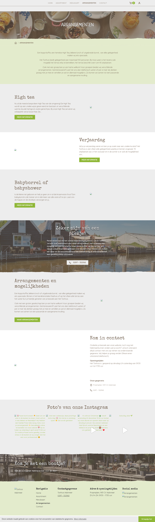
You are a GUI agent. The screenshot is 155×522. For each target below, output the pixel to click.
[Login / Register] (139, 3)
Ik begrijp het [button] (147, 519)
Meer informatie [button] (80, 519)
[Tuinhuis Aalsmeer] (22, 491)
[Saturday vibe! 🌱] (125, 430)
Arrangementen (89, 3)
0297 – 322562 (79, 262)
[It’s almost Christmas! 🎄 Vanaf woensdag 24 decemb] (93, 430)
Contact (103, 3)
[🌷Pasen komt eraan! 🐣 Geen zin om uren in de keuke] (30, 430)
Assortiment (61, 3)
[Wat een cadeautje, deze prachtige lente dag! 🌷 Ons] (61, 430)
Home (50, 3)
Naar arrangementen (27, 320)
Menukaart (74, 3)
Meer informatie (25, 117)
